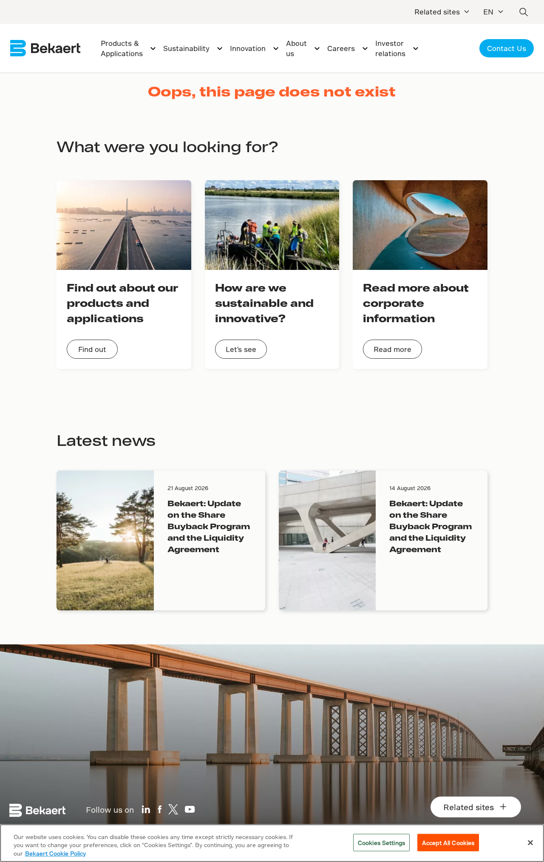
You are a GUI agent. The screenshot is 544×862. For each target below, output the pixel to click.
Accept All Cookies (448, 842)
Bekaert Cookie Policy (55, 853)
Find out (92, 349)
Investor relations (390, 48)
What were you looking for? (167, 146)
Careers (341, 48)
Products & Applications (122, 48)
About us (296, 48)
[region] (272, 843)
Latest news (106, 440)
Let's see (241, 349)
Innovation (248, 48)
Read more (392, 349)
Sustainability (186, 48)
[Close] (530, 842)
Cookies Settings (381, 842)
